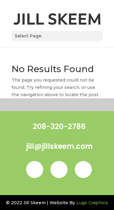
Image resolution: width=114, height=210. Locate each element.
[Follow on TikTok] (83, 169)
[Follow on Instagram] (58, 169)
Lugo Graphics (92, 202)
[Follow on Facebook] (34, 169)
